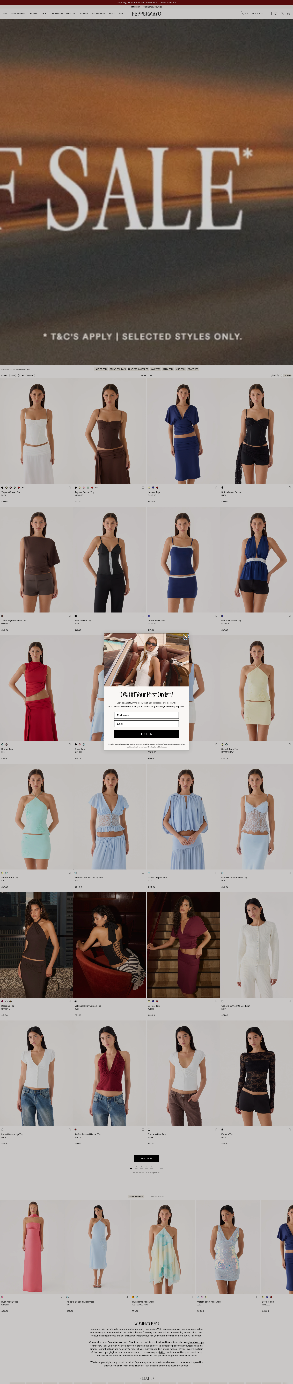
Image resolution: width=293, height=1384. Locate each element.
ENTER (146, 734)
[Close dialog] (185, 636)
